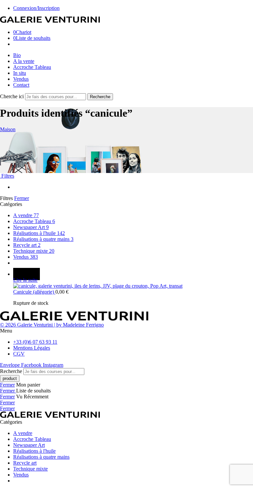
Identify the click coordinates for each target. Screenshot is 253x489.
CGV (19, 354)
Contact (21, 85)
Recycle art (27, 245)
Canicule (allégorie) (34, 292)
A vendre (26, 215)
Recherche (100, 96)
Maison (7, 129)
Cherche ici (12, 96)
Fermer (21, 198)
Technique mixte (33, 251)
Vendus (21, 79)
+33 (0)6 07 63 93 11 (35, 342)
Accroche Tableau (32, 67)
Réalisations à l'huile (39, 233)
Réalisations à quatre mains (43, 239)
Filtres (7, 176)
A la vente (23, 61)
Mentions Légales (31, 348)
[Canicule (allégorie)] (133, 286)
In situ (19, 73)
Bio (17, 55)
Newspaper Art (31, 227)
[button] (126, 331)
